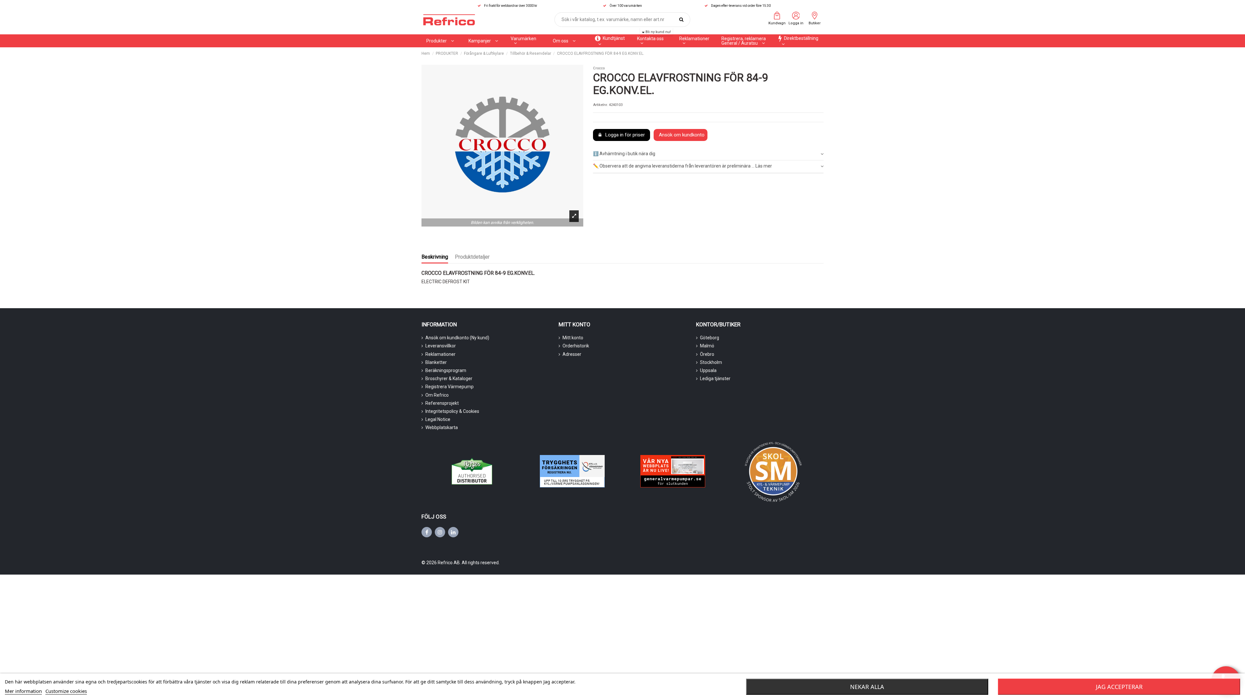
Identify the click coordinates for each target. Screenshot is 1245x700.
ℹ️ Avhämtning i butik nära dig (624, 153)
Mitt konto (573, 337)
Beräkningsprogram (445, 370)
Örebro (707, 354)
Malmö (707, 345)
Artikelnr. (600, 105)
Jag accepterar (1119, 687)
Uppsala (708, 370)
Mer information (23, 691)
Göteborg (709, 337)
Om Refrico (437, 395)
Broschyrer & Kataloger (448, 378)
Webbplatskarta (441, 427)
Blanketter (436, 362)
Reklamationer (440, 354)
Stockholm (711, 362)
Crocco (599, 68)
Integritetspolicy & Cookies (452, 411)
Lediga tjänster (715, 378)
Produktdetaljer (472, 257)
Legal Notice (437, 419)
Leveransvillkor (440, 345)
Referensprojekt (442, 403)
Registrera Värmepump (449, 386)
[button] (483, 40)
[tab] (708, 154)
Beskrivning (434, 257)
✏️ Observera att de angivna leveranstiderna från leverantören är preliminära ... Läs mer (682, 166)
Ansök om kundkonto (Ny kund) (457, 337)
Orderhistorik (576, 345)
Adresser (572, 354)
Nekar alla (867, 687)
